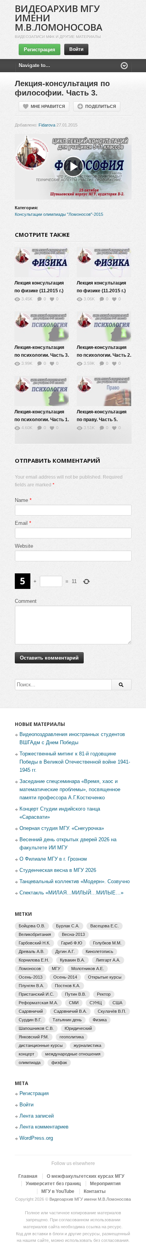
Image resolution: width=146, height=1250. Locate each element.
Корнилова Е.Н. (34, 960)
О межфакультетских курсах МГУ (85, 1176)
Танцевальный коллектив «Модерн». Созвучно (74, 881)
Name (21, 500)
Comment (26, 601)
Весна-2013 (73, 934)
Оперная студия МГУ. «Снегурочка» (61, 828)
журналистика (87, 1045)
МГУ (56, 968)
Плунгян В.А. (31, 985)
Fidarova (47, 125)
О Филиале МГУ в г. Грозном (53, 859)
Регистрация (39, 49)
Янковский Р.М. (34, 1037)
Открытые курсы (104, 977)
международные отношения (72, 1054)
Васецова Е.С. (104, 926)
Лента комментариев (44, 1127)
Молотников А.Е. (87, 968)
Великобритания (35, 934)
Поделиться (100, 106)
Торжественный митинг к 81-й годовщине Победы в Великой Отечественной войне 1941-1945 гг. (74, 762)
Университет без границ (53, 1183)
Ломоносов (30, 968)
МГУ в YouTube (57, 1191)
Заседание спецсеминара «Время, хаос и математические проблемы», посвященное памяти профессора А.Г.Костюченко (69, 789)
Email (21, 523)
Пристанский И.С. (36, 994)
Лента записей (36, 1116)
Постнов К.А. (67, 985)
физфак (59, 1062)
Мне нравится (48, 106)
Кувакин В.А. (72, 960)
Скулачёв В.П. (112, 1011)
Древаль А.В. (31, 951)
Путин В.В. (75, 994)
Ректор (104, 994)
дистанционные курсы (41, 1045)
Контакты (95, 1191)
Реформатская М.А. (38, 1002)
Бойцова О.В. (32, 926)
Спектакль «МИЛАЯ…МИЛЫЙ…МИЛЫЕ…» (71, 893)
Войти (76, 49)
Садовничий (31, 1011)
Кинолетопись (99, 951)
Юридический (78, 1028)
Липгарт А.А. (108, 960)
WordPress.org (36, 1138)
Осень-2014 (65, 977)
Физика (100, 1019)
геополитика (72, 1037)
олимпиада (29, 1062)
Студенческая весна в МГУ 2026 (57, 870)
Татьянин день (67, 1019)
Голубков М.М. (107, 943)
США (117, 1002)
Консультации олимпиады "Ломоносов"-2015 (59, 214)
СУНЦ (96, 1002)
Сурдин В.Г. (30, 1019)
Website (24, 546)
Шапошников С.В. (36, 1028)
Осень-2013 (30, 977)
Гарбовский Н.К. (34, 943)
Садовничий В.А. (70, 1011)
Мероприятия (105, 1183)
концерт (26, 1054)
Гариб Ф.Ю (71, 943)
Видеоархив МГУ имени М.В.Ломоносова (90, 1199)
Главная (27, 1176)
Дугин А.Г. (65, 951)
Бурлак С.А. (67, 926)
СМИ (74, 1002)
